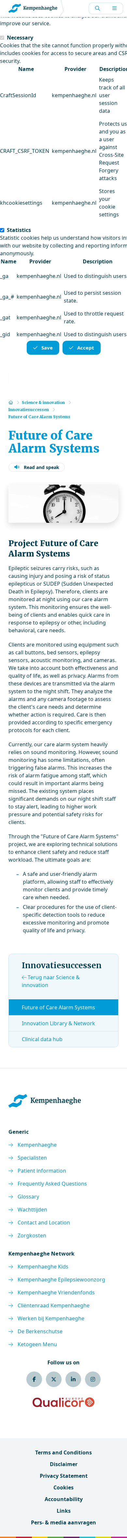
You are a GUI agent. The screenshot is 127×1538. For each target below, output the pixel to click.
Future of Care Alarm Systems (58, 1007)
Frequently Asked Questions (52, 1183)
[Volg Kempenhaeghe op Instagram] (93, 1379)
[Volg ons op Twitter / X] (54, 1379)
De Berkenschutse (40, 1331)
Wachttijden (32, 1209)
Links (64, 1510)
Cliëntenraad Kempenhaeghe (54, 1305)
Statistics (19, 230)
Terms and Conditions (63, 1452)
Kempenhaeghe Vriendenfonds (56, 1292)
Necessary (20, 37)
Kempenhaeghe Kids (43, 1266)
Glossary (28, 1196)
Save (47, 347)
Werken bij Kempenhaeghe (51, 1318)
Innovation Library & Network (58, 1023)
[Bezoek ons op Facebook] (34, 1379)
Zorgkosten (32, 1235)
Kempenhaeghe (37, 1144)
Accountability (64, 1499)
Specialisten (32, 1157)
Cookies (63, 1487)
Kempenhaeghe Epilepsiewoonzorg (61, 1279)
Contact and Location (44, 1222)
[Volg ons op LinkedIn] (73, 1379)
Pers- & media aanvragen (63, 1522)
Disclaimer (64, 1464)
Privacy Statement (64, 1475)
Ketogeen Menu (37, 1344)
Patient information (42, 1170)
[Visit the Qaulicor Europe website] (63, 1402)
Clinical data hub (42, 1039)
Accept (85, 347)
